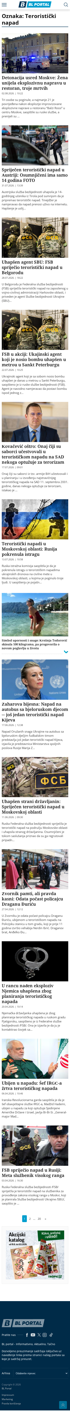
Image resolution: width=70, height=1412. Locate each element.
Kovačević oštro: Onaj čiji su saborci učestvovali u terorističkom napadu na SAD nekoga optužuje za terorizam (33, 454)
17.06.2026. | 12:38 (12, 725)
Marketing (7, 1399)
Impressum (8, 1395)
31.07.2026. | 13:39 (12, 185)
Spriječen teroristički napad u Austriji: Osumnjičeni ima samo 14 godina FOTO (35, 175)
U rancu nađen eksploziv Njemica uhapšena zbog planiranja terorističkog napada (27, 993)
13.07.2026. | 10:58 (12, 559)
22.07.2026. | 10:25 (12, 370)
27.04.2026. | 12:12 (12, 909)
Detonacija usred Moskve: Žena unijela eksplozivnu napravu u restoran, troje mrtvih (35, 83)
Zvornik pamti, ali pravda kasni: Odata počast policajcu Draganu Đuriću (32, 898)
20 (39, 1219)
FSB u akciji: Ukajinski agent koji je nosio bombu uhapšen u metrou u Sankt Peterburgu (34, 359)
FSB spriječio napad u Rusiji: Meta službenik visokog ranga (33, 1172)
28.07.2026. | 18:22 (12, 278)
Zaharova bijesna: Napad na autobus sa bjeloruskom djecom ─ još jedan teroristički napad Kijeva (35, 712)
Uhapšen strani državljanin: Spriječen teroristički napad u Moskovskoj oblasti (33, 806)
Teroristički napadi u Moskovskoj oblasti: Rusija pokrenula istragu (29, 549)
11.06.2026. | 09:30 (12, 817)
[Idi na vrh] (63, 1405)
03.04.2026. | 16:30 (12, 1180)
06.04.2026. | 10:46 (12, 1093)
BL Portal (6, 1388)
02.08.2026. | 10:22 (12, 93)
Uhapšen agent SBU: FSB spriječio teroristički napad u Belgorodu (32, 267)
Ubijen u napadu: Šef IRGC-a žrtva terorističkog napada (32, 1085)
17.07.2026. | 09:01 (12, 467)
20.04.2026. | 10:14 (12, 1007)
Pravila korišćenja (11, 1403)
